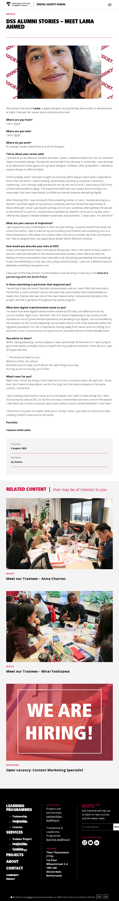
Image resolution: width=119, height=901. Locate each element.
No (106, 897)
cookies (29, 897)
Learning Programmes (19, 808)
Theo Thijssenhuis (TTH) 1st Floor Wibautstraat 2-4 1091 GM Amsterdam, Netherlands (57, 864)
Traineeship (19, 817)
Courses (17, 828)
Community (12, 875)
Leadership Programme (20, 822)
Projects (15, 855)
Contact (14, 868)
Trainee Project (22, 840)
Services (14, 832)
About (12, 862)
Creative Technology (19, 850)
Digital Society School (51, 4)
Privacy (10, 879)
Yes (99, 897)
